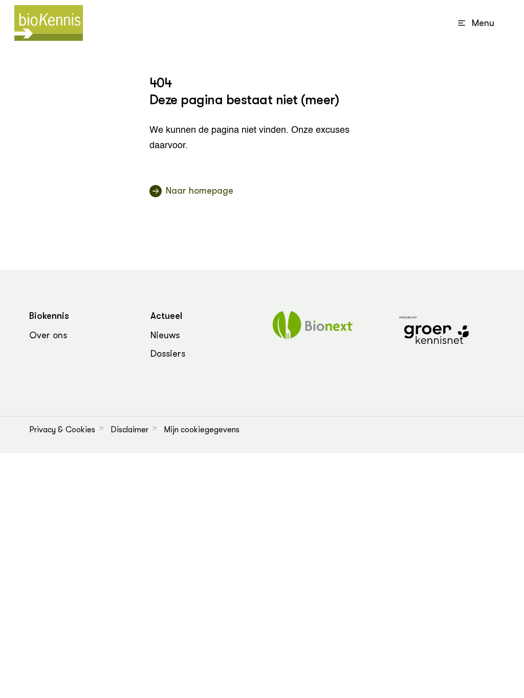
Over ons (48, 335)
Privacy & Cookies (62, 429)
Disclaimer (129, 429)
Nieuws (165, 335)
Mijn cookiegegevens (201, 429)
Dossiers (167, 353)
